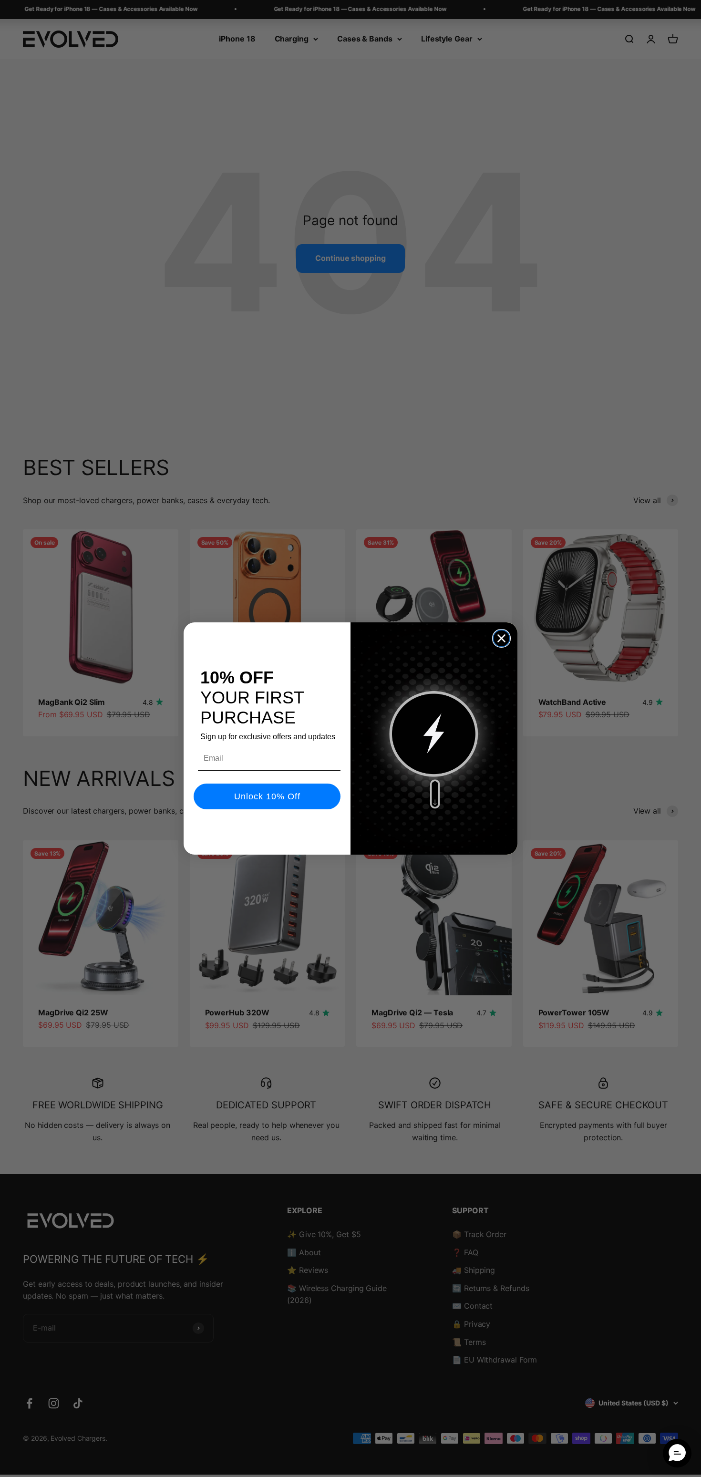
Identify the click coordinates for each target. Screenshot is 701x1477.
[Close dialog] (501, 638)
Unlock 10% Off (267, 796)
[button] (677, 1453)
